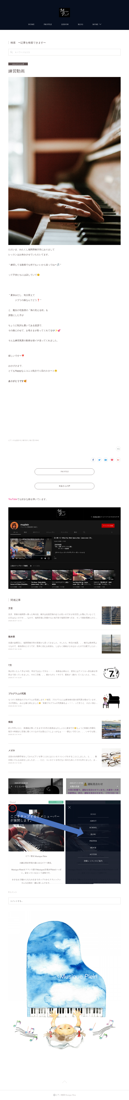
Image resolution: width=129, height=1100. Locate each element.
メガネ (11, 750)
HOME (31, 24)
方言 (10, 608)
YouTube (12, 499)
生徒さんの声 (64, 486)
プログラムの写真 (17, 693)
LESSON (64, 24)
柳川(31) (25, 440)
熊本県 (11, 636)
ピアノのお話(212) (15, 440)
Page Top (64, 1082)
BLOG (80, 24)
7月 (10, 665)
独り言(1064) (34, 440)
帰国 (10, 721)
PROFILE (48, 24)
